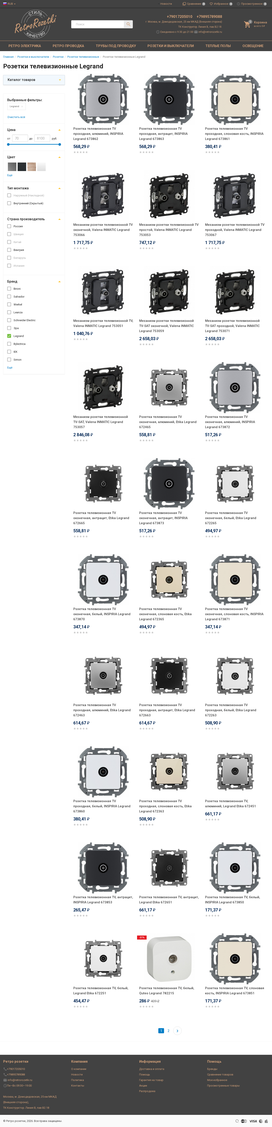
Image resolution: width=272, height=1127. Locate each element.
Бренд (12, 281)
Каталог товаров (21, 80)
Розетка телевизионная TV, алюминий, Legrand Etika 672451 (230, 803)
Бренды (212, 1069)
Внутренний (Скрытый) (28, 203)
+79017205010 (180, 16)
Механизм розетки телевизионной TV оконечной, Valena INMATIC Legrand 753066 (103, 230)
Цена (11, 130)
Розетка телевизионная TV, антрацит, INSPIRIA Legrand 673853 (103, 899)
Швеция (19, 234)
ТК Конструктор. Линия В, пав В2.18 (26, 1107)
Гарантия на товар (151, 1080)
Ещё (9, 175)
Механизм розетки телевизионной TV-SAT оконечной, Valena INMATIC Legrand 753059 (166, 326)
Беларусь (20, 257)
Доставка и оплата (151, 1069)
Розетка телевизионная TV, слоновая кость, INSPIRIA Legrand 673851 (234, 990)
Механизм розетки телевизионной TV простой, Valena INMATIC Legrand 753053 (169, 230)
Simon (17, 359)
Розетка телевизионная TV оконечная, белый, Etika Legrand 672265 (230, 518)
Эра (16, 328)
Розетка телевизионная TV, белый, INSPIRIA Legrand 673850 (232, 899)
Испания (19, 265)
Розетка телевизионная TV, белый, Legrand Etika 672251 (100, 990)
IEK (15, 351)
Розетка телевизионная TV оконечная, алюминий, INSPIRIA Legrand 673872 (230, 422)
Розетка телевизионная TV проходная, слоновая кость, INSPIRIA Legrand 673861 (234, 134)
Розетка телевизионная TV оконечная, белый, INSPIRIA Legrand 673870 (101, 614)
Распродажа (147, 1091)
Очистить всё (16, 117)
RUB (10, 3)
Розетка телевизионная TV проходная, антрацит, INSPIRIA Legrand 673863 (163, 134)
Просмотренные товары (223, 1085)
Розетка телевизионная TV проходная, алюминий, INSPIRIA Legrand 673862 (98, 134)
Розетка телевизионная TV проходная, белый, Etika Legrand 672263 (230, 710)
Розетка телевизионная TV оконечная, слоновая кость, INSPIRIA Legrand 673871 (234, 614)
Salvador (19, 296)
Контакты (77, 1085)
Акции (143, 1085)
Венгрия (19, 250)
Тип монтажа (18, 188)
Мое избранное (217, 1080)
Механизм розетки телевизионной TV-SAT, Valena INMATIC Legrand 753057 (100, 422)
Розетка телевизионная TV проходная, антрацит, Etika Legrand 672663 (167, 710)
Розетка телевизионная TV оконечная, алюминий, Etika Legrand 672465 (168, 422)
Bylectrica (20, 343)
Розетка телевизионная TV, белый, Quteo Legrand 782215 (166, 990)
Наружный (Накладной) (29, 195)
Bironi (17, 288)
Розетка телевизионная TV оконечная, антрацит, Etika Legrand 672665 (101, 518)
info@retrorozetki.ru (210, 31)
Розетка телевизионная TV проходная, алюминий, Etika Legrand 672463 (102, 710)
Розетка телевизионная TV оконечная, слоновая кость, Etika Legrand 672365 (165, 614)
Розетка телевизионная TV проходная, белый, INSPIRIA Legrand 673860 (101, 806)
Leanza (18, 312)
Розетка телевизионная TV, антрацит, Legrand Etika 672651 (169, 899)
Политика (77, 1080)
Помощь (144, 1074)
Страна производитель (26, 219)
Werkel (18, 304)
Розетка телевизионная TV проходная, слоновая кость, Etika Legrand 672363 (165, 806)
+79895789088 (209, 16)
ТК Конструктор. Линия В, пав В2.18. (200, 26)
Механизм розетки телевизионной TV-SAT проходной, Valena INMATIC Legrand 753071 (232, 326)
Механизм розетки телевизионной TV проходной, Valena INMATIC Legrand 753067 (235, 230)
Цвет (11, 157)
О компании (78, 1069)
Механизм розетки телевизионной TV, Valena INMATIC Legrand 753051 (103, 323)
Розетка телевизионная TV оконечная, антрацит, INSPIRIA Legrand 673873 (163, 518)
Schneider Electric (24, 320)
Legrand (14, 106)
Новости (166, 3)
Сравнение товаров (220, 1074)
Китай (17, 242)
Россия (18, 226)
